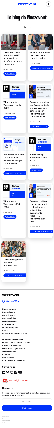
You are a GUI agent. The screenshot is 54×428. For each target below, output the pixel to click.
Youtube (20, 372)
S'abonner (27, 408)
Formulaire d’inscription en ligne (16, 342)
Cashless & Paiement (11, 345)
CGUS (5, 330)
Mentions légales (10, 327)
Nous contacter (9, 309)
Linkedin (3, 372)
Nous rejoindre (8, 312)
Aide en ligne (8, 324)
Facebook (15, 372)
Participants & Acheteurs (13, 361)
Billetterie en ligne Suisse (13, 348)
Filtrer (25, 27)
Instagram (11, 372)
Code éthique (8, 315)
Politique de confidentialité (14, 334)
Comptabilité (8, 358)
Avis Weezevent (9, 352)
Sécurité (6, 355)
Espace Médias (9, 318)
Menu (5, 3)
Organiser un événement (13, 339)
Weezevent (27, 4)
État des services (9, 321)
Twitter (7, 372)
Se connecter (48, 4)
